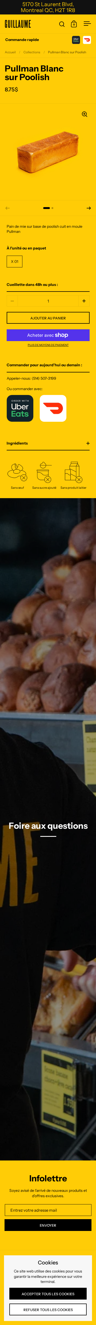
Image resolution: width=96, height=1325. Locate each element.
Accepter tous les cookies (48, 1294)
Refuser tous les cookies (48, 1310)
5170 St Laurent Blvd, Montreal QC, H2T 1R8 (48, 7)
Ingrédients (17, 443)
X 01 (14, 261)
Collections (31, 52)
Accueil (10, 52)
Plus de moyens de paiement (48, 345)
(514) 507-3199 (44, 378)
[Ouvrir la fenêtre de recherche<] (62, 24)
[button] (88, 208)
